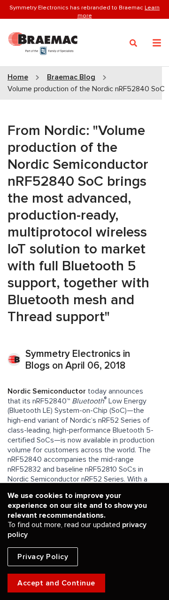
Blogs (37, 366)
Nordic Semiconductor (47, 391)
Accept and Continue (56, 583)
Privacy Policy (42, 557)
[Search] (133, 43)
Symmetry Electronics (74, 354)
